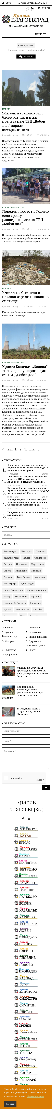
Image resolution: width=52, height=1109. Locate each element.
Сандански (40, 557)
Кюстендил (21, 596)
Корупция (35, 603)
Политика (21, 564)
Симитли (36, 570)
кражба (7, 609)
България (26, 551)
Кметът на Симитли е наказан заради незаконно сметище (25, 296)
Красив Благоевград (11, 135)
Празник (36, 596)
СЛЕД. (32, 449)
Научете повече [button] (35, 1096)
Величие (8, 577)
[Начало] (21, 56)
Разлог (26, 557)
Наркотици (37, 564)
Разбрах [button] (10, 1104)
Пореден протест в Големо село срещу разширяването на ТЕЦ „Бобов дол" (25, 217)
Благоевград (10, 551)
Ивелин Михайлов (36, 590)
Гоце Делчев (23, 577)
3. (25, 449)
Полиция (41, 551)
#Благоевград (11, 557)
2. (20, 449)
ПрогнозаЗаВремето (15, 603)
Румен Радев (27, 583)
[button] (41, 34)
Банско (7, 570)
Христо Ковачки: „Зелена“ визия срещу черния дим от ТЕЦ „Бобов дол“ (25, 370)
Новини (28, 56)
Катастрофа (10, 583)
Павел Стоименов (13, 590)
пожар (7, 596)
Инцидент (21, 570)
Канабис (37, 609)
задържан (40, 577)
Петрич (8, 564)
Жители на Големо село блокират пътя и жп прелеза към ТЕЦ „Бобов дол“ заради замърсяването (23, 121)
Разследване (22, 609)
